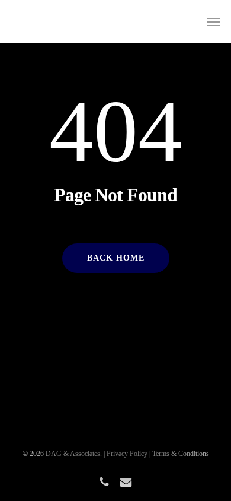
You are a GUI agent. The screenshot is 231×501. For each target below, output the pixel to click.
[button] (213, 21)
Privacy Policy (127, 453)
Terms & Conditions (180, 453)
